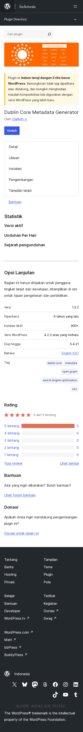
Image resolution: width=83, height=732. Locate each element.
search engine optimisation (60, 380)
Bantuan (15, 202)
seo (74, 388)
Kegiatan (50, 603)
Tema (48, 567)
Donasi (51, 611)
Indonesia (22, 674)
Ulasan (14, 158)
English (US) (70, 353)
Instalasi (15, 169)
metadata (71, 363)
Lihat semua (69, 463)
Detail (13, 147)
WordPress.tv (17, 618)
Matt (10, 640)
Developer (12, 611)
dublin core (54, 363)
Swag (50, 618)
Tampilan (50, 559)
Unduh (12, 130)
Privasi (9, 582)
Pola (47, 582)
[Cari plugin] (49, 34)
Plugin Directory (15, 19)
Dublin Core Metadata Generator (41, 112)
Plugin (48, 574)
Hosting (10, 574)
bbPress (12, 647)
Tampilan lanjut (20, 190)
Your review (13, 463)
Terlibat (49, 596)
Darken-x (19, 119)
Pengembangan (21, 180)
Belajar (9, 596)
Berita (8, 567)
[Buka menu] (76, 6)
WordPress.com (18, 632)
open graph (69, 371)
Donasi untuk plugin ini (21, 533)
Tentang (10, 559)
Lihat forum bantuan (20, 495)
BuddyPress (15, 655)
